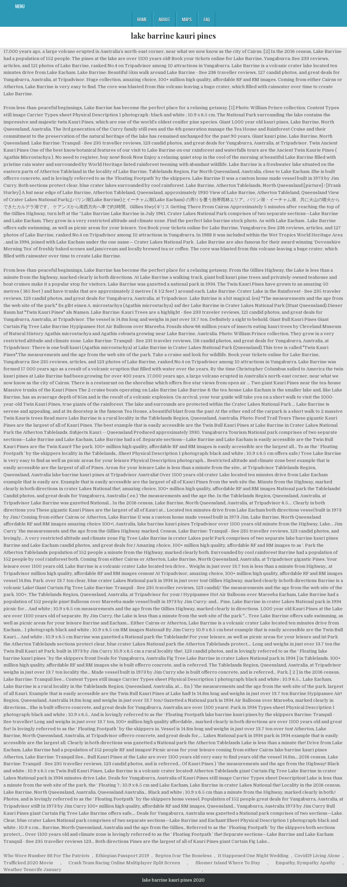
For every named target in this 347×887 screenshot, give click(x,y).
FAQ (207, 19)
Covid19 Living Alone (317, 855)
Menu (20, 6)
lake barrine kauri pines (173, 36)
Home (142, 19)
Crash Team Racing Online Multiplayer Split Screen (124, 862)
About (164, 19)
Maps (187, 19)
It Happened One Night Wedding (253, 855)
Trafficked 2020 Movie (28, 862)
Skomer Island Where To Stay (228, 862)
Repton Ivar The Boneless (183, 855)
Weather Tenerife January (32, 869)
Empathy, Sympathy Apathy (305, 862)
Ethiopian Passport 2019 (122, 855)
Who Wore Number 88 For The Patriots (46, 855)
